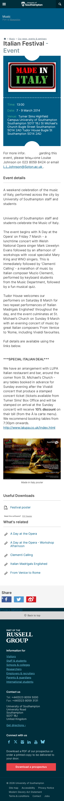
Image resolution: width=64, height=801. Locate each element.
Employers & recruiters (20, 673)
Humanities (15, 19)
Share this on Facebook (2, 598)
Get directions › (16, 725)
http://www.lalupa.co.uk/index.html (29, 428)
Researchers (13, 669)
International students (19, 681)
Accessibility (28, 787)
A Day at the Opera (23, 533)
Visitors (11, 656)
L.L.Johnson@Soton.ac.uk (23, 167)
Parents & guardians (18, 677)
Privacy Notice (46, 787)
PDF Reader (27, 516)
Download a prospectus (31, 766)
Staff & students (16, 660)
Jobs (47, 796)
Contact (36, 796)
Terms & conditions (19, 796)
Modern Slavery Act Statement (25, 791)
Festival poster (20, 507)
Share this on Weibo (31, 599)
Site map (13, 787)
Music (6, 16)
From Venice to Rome (25, 572)
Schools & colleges (18, 664)
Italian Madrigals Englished (28, 563)
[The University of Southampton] (32, 4)
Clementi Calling (21, 555)
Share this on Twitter (19, 599)
